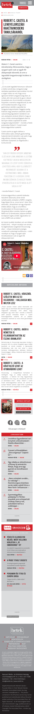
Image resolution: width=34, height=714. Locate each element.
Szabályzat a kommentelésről (17, 642)
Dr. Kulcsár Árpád (13, 584)
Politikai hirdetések (17, 646)
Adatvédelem (17, 639)
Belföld (19, 555)
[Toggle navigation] (30, 3)
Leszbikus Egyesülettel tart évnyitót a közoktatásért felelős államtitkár (19, 440)
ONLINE (15, 60)
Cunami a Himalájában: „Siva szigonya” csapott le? (18, 452)
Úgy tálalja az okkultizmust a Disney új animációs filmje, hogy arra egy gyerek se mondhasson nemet (19, 466)
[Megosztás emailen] (24, 275)
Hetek (3, 357)
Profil (23, 3)
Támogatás (23, 8)
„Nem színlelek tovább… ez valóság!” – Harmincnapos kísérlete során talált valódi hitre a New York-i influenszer (18, 483)
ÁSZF (24, 644)
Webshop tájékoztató (17, 648)
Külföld (16, 389)
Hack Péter (10, 555)
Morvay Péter (6, 60)
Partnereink (14, 644)
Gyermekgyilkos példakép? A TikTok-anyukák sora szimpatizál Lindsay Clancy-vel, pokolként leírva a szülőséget (19, 500)
